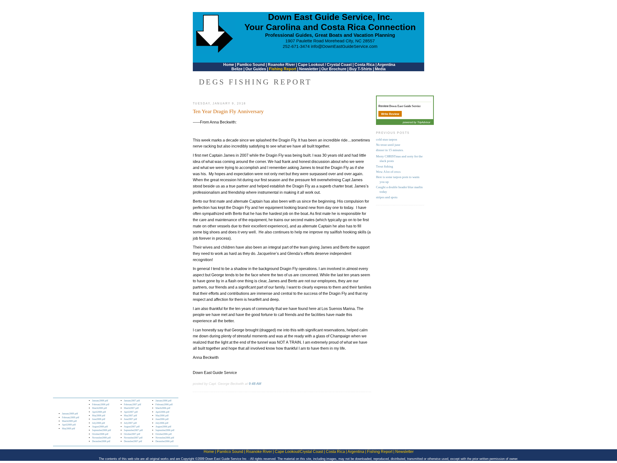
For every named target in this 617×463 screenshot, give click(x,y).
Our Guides (255, 69)
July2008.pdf (98, 423)
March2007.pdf (131, 408)
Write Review (390, 114)
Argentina (386, 65)
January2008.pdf (100, 400)
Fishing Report (283, 69)
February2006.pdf (164, 404)
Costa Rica (365, 65)
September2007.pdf (133, 430)
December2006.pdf (164, 441)
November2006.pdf (164, 437)
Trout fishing (384, 166)
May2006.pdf (161, 415)
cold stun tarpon (386, 139)
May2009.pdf (68, 428)
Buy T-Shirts (360, 69)
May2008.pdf (98, 415)
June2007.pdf (130, 419)
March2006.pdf (162, 408)
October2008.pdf (100, 434)
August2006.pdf (163, 426)
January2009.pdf (70, 413)
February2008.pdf (100, 404)
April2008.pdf (99, 412)
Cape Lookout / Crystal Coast (325, 65)
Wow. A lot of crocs (388, 172)
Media (380, 69)
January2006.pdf (163, 400)
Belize (236, 69)
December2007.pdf (133, 441)
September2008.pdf (101, 430)
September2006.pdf (164, 430)
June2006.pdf (161, 419)
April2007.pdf (131, 412)
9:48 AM (255, 384)
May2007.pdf (130, 415)
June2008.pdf (98, 419)
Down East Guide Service (405, 106)
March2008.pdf (99, 408)
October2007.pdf (132, 434)
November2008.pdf (101, 437)
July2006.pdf (161, 423)
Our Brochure (333, 69)
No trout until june (388, 145)
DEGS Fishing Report (255, 81)
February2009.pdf (70, 417)
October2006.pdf (163, 434)
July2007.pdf (130, 423)
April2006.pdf (162, 412)
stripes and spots (386, 197)
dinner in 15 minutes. (390, 150)
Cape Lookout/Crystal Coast (299, 452)
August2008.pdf (100, 426)
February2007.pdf (132, 404)
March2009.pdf (69, 421)
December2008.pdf (101, 441)
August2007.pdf (132, 426)
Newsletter (308, 69)
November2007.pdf (133, 437)
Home (228, 65)
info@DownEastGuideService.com (344, 46)
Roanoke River (281, 65)
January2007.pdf (132, 400)
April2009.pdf (69, 424)
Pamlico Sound (251, 65)
